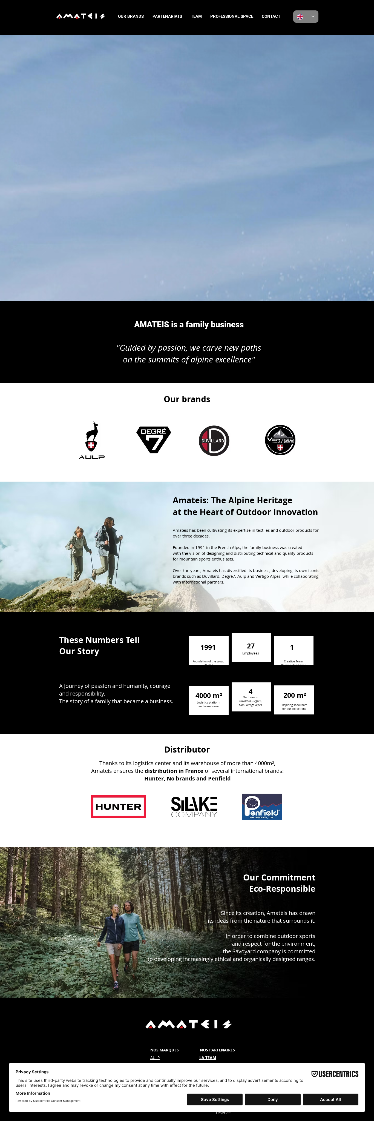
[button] (131, 16)
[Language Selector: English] (305, 16)
